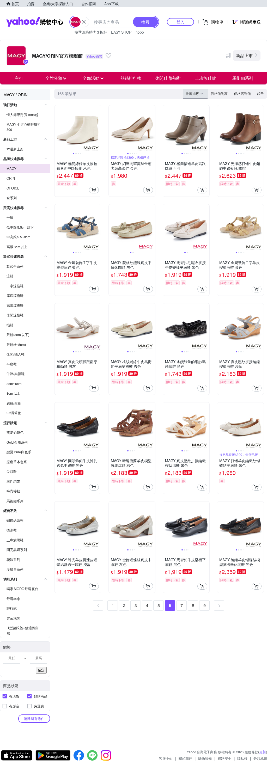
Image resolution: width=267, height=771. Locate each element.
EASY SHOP (121, 32)
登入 (180, 22)
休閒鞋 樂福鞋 (168, 78)
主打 (19, 78)
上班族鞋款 (205, 78)
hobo (140, 32)
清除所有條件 (34, 718)
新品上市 (244, 55)
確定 (41, 670)
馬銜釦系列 (242, 78)
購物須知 (205, 758)
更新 (262, 751)
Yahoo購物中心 (34, 22)
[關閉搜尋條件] (84, 22)
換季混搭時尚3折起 (91, 32)
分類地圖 (260, 758)
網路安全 (224, 758)
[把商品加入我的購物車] (94, 190)
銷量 (260, 93)
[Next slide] (97, 128)
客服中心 (166, 758)
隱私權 (242, 758)
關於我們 (185, 758)
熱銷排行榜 (130, 78)
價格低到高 (219, 93)
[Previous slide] (57, 128)
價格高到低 (242, 93)
